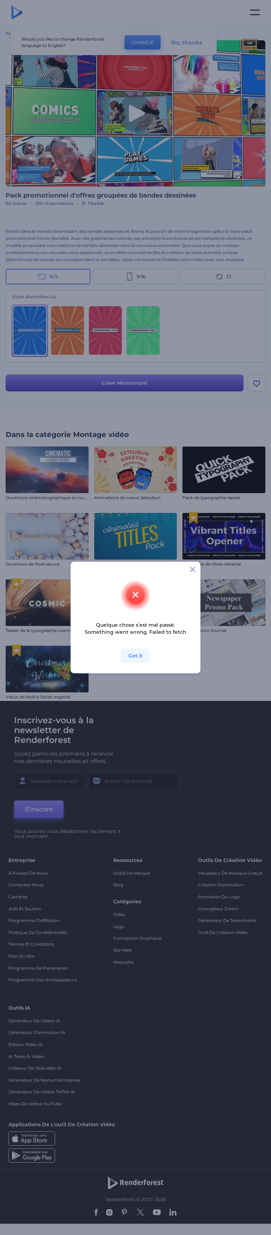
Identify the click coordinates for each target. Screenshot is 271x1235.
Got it (135, 655)
